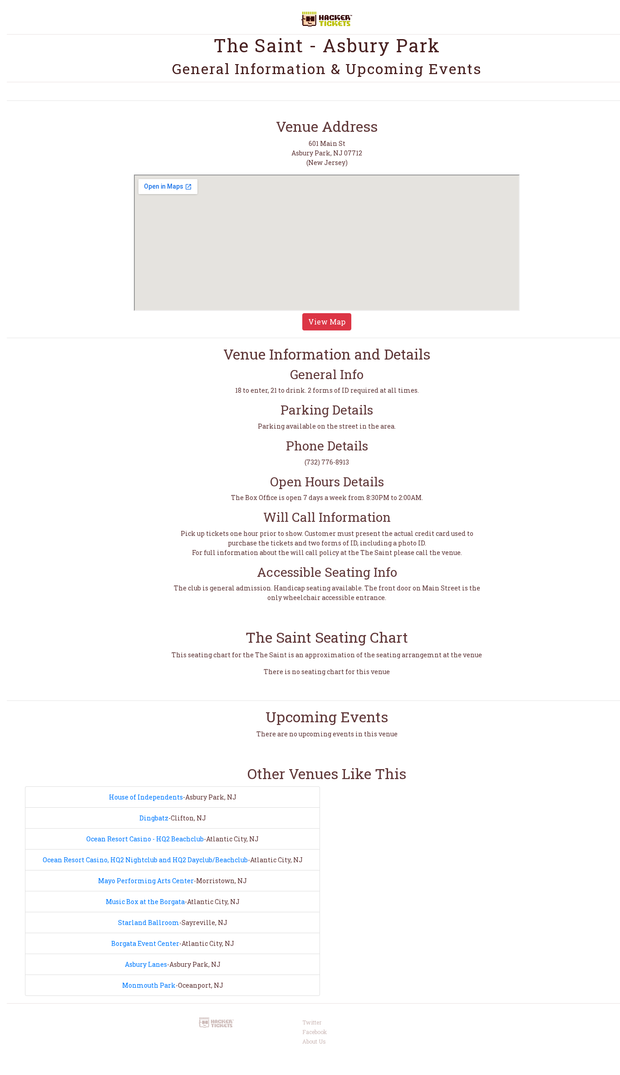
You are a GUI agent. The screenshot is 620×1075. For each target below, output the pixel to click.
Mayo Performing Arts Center (146, 880)
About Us (314, 1041)
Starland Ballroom (148, 922)
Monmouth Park (149, 985)
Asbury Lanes (146, 964)
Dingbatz (153, 818)
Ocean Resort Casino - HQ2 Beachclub (145, 839)
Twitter (311, 1022)
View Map (326, 321)
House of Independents (146, 797)
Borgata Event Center (145, 943)
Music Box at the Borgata (145, 901)
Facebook (314, 1031)
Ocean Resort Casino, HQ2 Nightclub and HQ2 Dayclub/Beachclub (145, 859)
